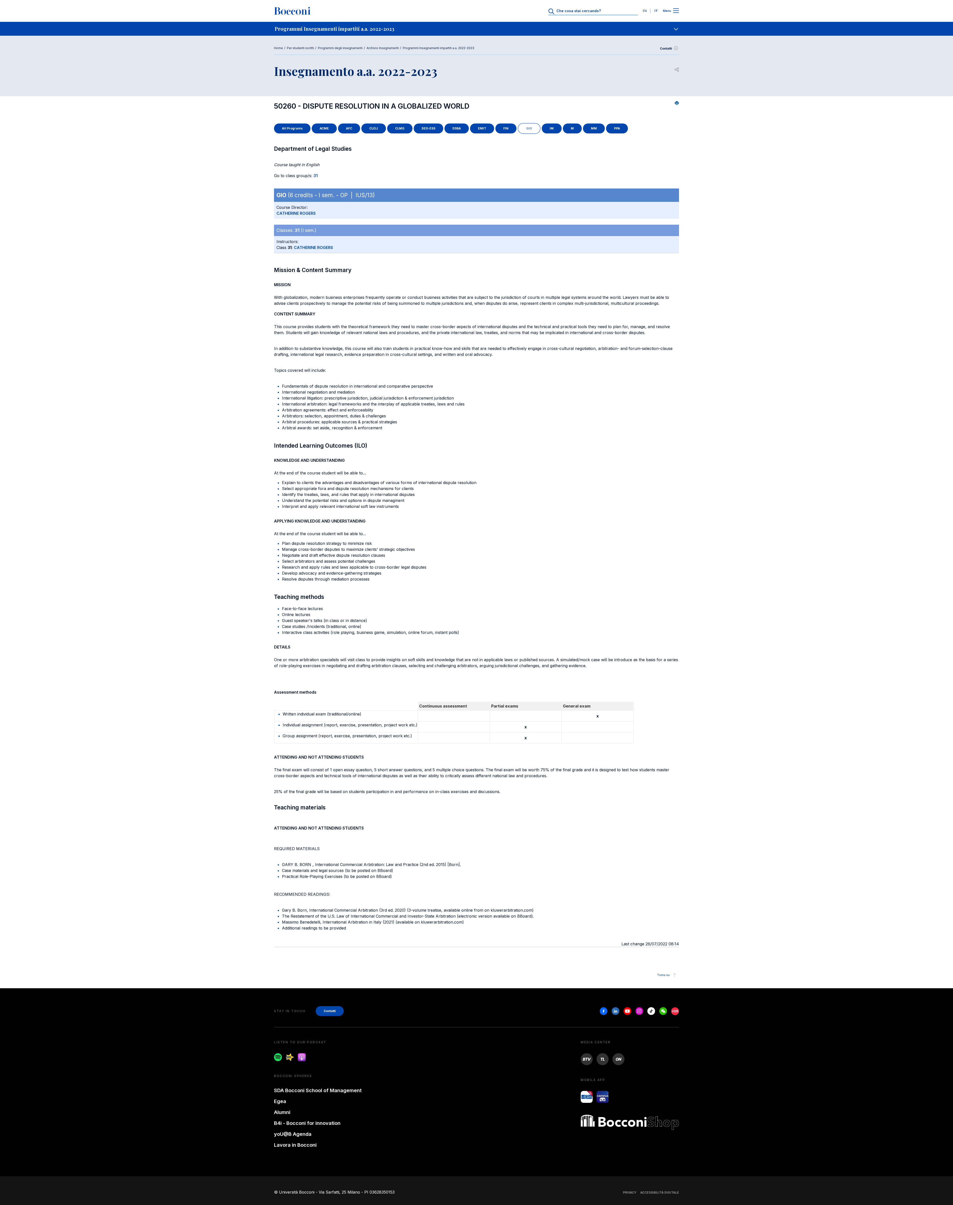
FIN (506, 128)
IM (552, 128)
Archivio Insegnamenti (383, 48)
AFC (349, 128)
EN (645, 11)
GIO (529, 128)
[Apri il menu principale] (676, 11)
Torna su (663, 975)
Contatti (666, 48)
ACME (324, 128)
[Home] (292, 11)
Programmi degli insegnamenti (340, 48)
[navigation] (476, 29)
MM (594, 128)
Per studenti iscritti (300, 48)
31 (315, 175)
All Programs (292, 128)
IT (656, 11)
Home (278, 48)
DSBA (456, 128)
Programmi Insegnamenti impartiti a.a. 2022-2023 (438, 48)
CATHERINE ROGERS (296, 213)
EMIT (482, 128)
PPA (617, 128)
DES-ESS (428, 128)
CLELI (373, 128)
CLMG (400, 128)
